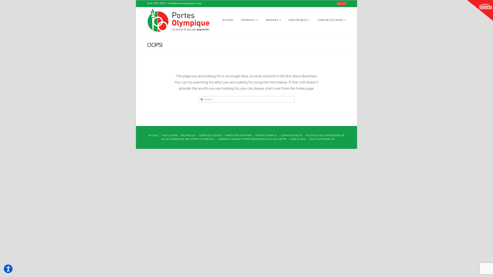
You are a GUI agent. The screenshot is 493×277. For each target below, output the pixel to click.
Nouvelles (188, 135)
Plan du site (298, 139)
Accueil (154, 135)
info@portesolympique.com (184, 3)
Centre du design (210, 135)
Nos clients (170, 135)
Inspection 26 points (238, 135)
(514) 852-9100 (156, 3)
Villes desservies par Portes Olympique (188, 139)
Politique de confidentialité (325, 135)
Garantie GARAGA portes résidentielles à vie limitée (252, 139)
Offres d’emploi (266, 135)
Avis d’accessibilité (322, 139)
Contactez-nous (291, 135)
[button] (8, 268)
